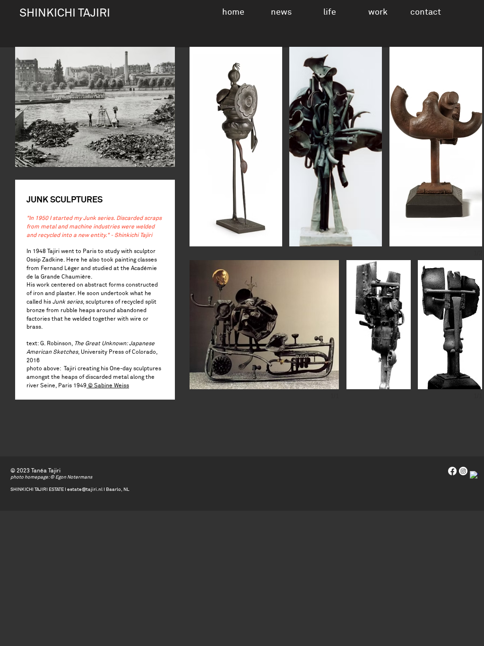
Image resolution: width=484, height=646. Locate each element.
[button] (329, 11)
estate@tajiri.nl (85, 489)
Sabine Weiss (111, 386)
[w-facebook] (474, 475)
